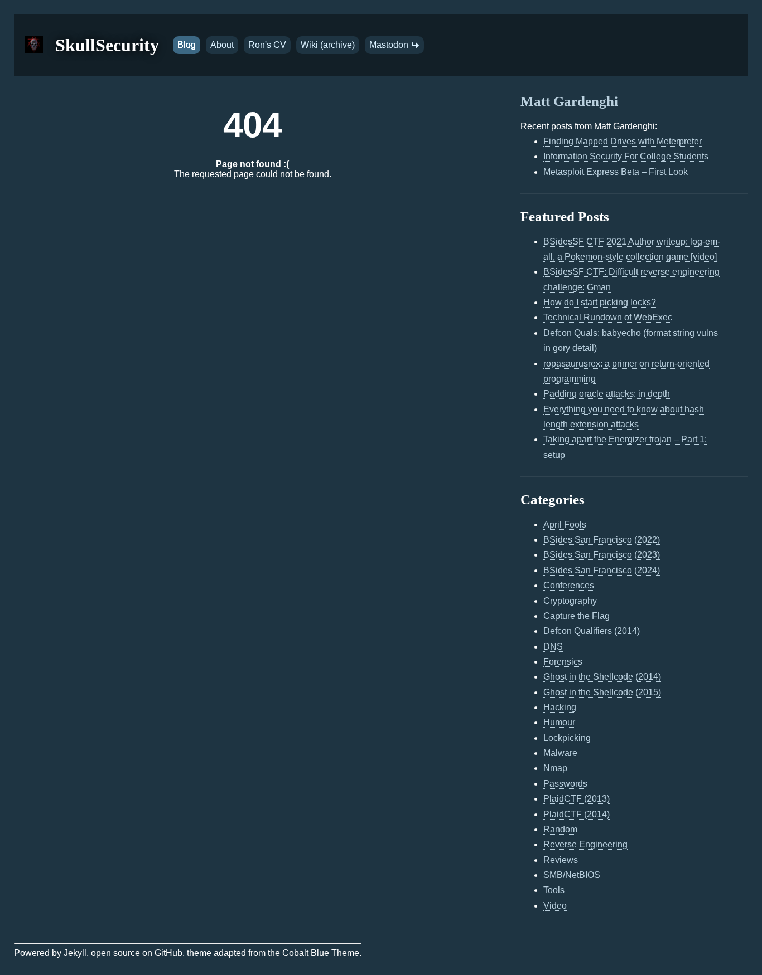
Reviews (560, 860)
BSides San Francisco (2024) (601, 570)
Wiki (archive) (328, 45)
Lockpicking (567, 738)
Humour (559, 722)
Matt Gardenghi (569, 101)
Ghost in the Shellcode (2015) (602, 692)
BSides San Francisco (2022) (601, 539)
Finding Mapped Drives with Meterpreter (622, 141)
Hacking (559, 707)
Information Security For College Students (625, 156)
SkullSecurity (107, 45)
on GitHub (162, 953)
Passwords (565, 783)
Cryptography (570, 601)
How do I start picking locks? (599, 302)
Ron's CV (267, 45)
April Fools (564, 524)
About (222, 45)
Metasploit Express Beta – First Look (615, 172)
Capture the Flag (576, 616)
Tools (554, 890)
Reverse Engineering (585, 844)
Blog (186, 45)
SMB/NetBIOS (571, 875)
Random (560, 829)
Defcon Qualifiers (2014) (591, 631)
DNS (553, 646)
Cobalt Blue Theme (320, 953)
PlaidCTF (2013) (576, 798)
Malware (560, 753)
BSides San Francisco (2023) (601, 554)
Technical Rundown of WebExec (607, 317)
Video (555, 905)
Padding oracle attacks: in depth (606, 393)
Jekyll (75, 953)
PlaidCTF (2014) (576, 814)
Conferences (568, 585)
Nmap (555, 768)
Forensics (562, 661)
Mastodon (390, 45)
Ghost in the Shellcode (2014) (602, 676)
